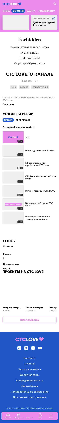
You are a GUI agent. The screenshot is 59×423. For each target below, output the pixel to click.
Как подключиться (29, 369)
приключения (40, 87)
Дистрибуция (29, 386)
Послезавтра (47, 11)
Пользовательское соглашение (29, 391)
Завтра (31, 11)
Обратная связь (29, 374)
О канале (29, 363)
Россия (24, 87)
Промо (8, 120)
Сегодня (18, 11)
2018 (13, 87)
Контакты (29, 358)
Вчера (6, 11)
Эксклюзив (23, 120)
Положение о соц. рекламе (29, 397)
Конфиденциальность (29, 380)
